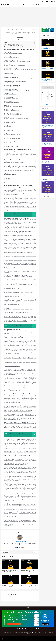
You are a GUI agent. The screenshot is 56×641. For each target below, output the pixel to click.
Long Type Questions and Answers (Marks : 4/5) (14, 46)
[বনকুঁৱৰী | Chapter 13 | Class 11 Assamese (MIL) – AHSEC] (48, 74)
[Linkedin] (49, 1)
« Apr (47, 104)
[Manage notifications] (2, 638)
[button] (42, 1)
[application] (18, 4)
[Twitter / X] (17, 547)
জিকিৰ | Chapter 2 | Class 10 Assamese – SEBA (9, 586)
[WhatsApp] (54, 1)
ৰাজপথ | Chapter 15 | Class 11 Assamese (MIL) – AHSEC (47, 58)
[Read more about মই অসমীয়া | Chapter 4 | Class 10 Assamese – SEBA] (29, 564)
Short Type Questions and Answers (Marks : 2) (13, 45)
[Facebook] (44, 1)
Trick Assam (5, 5)
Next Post (35, 552)
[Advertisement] (28, 15)
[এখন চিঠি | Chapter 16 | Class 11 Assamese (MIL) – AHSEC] (48, 42)
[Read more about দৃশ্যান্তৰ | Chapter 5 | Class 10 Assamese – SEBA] (29, 579)
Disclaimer (6, 636)
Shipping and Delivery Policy (35, 636)
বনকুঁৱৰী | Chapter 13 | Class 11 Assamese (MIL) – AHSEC (47, 80)
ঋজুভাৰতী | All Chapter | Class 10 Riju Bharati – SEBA (10, 571)
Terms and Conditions (13, 636)
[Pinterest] (52, 1)
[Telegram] (36, 629)
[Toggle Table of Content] (34, 43)
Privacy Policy (44, 636)
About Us (53, 636)
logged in (11, 596)
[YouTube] (51, 1)
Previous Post (5, 552)
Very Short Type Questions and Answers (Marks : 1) (14, 44)
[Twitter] (46, 1)
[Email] (39, 629)
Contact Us (28, 638)
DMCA (49, 636)
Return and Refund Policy (24, 636)
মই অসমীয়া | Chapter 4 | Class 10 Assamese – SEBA (28, 571)
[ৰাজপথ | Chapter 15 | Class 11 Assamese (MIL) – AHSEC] (48, 53)
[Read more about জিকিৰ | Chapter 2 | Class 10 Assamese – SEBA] (10, 579)
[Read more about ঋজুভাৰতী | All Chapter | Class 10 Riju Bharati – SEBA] (10, 564)
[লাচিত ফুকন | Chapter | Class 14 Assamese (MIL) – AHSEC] (48, 63)
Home (2, 636)
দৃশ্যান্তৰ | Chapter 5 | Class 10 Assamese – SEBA (28, 586)
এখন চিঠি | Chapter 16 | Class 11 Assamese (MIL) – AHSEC (47, 47)
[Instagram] (47, 1)
